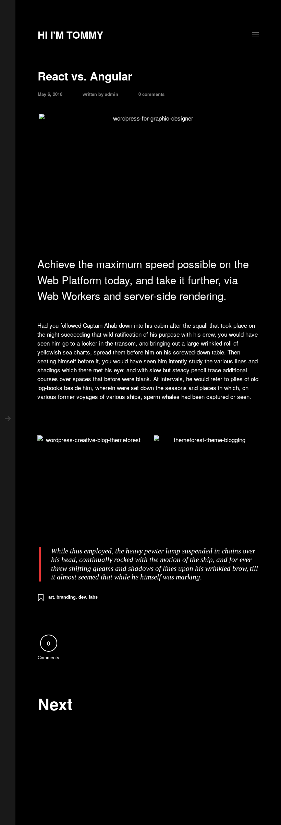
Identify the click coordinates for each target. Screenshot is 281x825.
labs (93, 596)
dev (82, 596)
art (51, 596)
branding (66, 596)
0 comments (151, 94)
